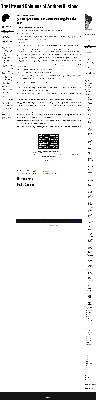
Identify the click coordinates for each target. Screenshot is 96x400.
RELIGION (5, 98)
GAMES (11, 70)
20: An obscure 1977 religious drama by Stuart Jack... (90, 133)
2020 (87, 332)
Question (87, 76)
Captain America (6, 57)
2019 (87, 334)
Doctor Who (88, 40)
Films (5, 68)
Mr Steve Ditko (7, 86)
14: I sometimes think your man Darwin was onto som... (90, 184)
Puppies (3, 96)
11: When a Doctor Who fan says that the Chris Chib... (90, 213)
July (89, 312)
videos (9, 117)
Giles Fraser (7, 71)
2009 (88, 355)
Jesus (86, 43)
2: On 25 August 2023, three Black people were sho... (89, 294)
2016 (87, 340)
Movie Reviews (88, 47)
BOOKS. (4, 49)
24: (88, 97)
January (90, 326)
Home (49, 221)
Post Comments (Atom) (52, 225)
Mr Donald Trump (7, 81)
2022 (87, 328)
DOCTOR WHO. (5, 61)
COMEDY (9, 51)
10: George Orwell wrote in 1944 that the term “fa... (90, 222)
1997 (87, 375)
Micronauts (88, 45)
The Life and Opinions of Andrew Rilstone (39, 7)
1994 (87, 377)
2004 (88, 365)
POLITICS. (6, 93)
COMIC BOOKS (5, 54)
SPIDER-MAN (6, 104)
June (89, 314)
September (90, 307)
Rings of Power (7, 101)
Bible (12, 49)
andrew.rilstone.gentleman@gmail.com (90, 387)
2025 (87, 85)
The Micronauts (6, 113)
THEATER (4, 110)
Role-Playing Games (90, 50)
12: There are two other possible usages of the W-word (90, 203)
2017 (87, 338)
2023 (22, 173)
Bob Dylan (6, 50)
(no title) (87, 67)
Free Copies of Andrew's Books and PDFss (7, 41)
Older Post (77, 221)
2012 (87, 349)
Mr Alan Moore (5, 80)
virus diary (4, 118)
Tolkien (4, 114)
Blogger (53, 397)
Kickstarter (5, 76)
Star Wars (9, 107)
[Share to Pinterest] (48, 171)
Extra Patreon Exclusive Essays (6, 37)
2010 (87, 353)
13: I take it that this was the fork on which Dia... (90, 194)
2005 (88, 363)
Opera (8, 91)
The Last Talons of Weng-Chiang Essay (90, 73)
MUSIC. (7, 79)
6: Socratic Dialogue (90, 256)
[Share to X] (45, 171)
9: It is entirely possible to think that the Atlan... (90, 231)
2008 (88, 357)
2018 (87, 336)
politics (27, 173)
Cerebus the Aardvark (88, 37)
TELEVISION (8, 108)
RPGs (3, 99)
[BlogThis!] (44, 171)
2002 (87, 369)
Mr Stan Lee (6, 85)
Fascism (11, 67)
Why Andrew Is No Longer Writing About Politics (42, 173)
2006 (88, 361)
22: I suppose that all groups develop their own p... (89, 112)
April (89, 318)
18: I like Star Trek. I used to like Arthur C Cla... (89, 151)
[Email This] (43, 171)
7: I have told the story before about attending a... (89, 248)
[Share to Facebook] (47, 171)
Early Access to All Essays (7, 33)
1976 (87, 379)
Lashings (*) (88, 70)
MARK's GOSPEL (7, 78)
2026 (87, 83)
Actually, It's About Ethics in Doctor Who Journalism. (90, 64)
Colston (4, 58)
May (89, 316)
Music (11, 89)
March (89, 320)
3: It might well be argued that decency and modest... (90, 284)
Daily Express (6, 64)
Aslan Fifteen (6, 47)
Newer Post (20, 221)
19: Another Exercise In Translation (90, 142)
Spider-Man (88, 52)
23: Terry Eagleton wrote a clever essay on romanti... (90, 103)
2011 (87, 351)
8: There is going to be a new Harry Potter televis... (90, 240)
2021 (87, 330)
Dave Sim (4, 65)
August (89, 310)
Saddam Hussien (9, 105)
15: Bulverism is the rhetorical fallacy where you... (90, 173)
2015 (87, 343)
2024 (87, 87)
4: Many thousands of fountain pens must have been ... (90, 274)
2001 (87, 371)
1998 (87, 373)
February (90, 322)
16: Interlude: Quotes (90, 165)
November (90, 94)
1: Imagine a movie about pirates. (89, 302)
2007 (88, 359)
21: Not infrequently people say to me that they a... (90, 122)
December (90, 91)
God (3, 73)
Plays (9, 95)
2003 (88, 367)
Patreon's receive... (6, 30)
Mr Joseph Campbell (7, 82)
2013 (87, 347)
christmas (4, 115)
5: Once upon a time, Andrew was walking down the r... (90, 263)
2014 (87, 345)
